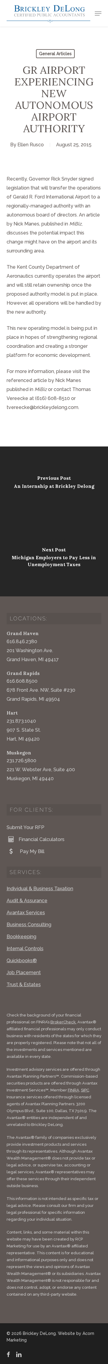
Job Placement (24, 972)
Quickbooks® (22, 960)
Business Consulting (29, 924)
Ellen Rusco (30, 145)
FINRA (73, 1090)
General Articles (55, 53)
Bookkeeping (21, 936)
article (40, 380)
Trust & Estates (24, 984)
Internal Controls (25, 948)
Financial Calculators (41, 839)
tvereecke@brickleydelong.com (42, 407)
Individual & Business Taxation (40, 888)
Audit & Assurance (27, 900)
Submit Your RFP (25, 827)
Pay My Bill (31, 851)
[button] (98, 13)
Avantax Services (26, 912)
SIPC (85, 1090)
